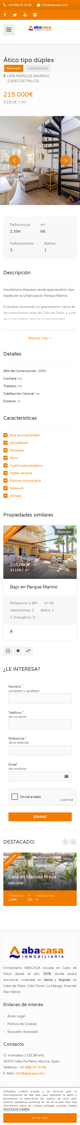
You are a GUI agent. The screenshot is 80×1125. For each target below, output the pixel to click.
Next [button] (65, 160)
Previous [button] (14, 160)
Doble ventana (21, 473)
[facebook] (5, 15)
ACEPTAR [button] (40, 1117)
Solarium (17, 488)
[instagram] (35, 15)
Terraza (15, 496)
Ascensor (17, 450)
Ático (14, 458)
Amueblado (19, 443)
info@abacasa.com (55, 5)
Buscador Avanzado (22, 1032)
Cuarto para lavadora (26, 466)
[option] (40, 160)
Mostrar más (38, 338)
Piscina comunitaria (25, 481)
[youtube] (25, 15)
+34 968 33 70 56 (20, 5)
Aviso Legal (16, 1016)
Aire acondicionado (25, 435)
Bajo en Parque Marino (34, 587)
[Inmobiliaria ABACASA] (40, 28)
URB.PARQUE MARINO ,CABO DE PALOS (28, 78)
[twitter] (15, 15)
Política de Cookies (22, 1024)
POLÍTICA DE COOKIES (16, 1109)
